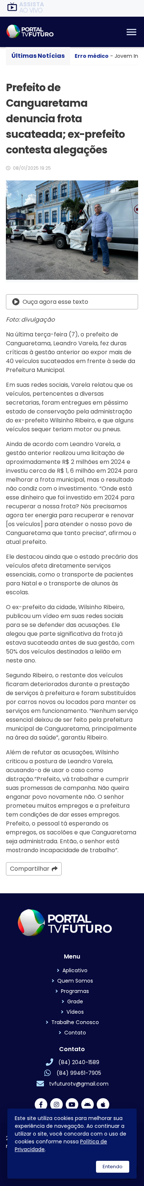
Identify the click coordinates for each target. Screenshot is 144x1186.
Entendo (113, 1166)
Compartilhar (29, 868)
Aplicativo (75, 970)
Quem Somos (75, 980)
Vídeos (75, 1012)
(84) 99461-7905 (78, 1073)
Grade (75, 1001)
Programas (75, 991)
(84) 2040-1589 (78, 1062)
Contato (75, 1032)
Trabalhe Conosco (75, 1022)
